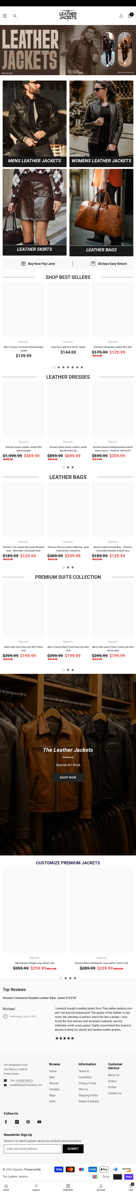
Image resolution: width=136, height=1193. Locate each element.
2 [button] (59, 367)
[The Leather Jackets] (68, 50)
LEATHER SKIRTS (34, 249)
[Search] (15, 16)
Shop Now (68, 777)
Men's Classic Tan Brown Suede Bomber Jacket (23, 349)
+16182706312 (24, 1080)
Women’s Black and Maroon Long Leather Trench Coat (101, 963)
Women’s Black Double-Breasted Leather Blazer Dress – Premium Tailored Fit (113, 449)
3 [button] (63, 367)
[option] (23, 321)
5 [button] (73, 367)
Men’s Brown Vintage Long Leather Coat (34, 963)
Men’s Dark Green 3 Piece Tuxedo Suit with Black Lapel (113, 649)
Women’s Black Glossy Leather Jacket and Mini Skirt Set (68, 449)
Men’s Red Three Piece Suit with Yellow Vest (23, 649)
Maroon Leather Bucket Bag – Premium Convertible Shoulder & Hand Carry (113, 549)
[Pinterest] (28, 1122)
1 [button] (54, 367)
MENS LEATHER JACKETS (34, 161)
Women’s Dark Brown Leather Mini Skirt (113, 347)
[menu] (5, 16)
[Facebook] (6, 1122)
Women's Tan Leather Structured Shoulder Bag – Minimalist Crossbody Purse (23, 549)
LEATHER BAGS (101, 250)
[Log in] (121, 16)
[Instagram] (17, 1122)
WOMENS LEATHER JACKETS (101, 161)
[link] (35, 119)
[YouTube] (39, 1122)
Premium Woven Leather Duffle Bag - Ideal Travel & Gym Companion (68, 549)
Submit (73, 1148)
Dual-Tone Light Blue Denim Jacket (68, 347)
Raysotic (23, 341)
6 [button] (77, 367)
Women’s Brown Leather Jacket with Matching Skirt (24, 449)
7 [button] (82, 367)
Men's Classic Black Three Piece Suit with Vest (68, 649)
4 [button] (68, 367)
